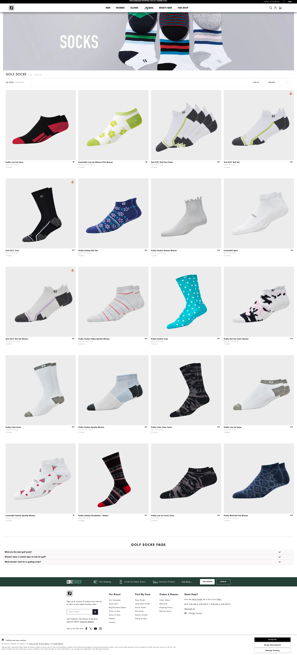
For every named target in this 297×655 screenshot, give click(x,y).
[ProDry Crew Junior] (41, 390)
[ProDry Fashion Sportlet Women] (113, 390)
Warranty (163, 604)
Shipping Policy (166, 607)
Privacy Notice (44, 644)
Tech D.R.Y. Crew (12, 251)
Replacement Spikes (117, 607)
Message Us (189, 609)
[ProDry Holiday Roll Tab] (113, 213)
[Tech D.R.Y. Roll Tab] (259, 125)
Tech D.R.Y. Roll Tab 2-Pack (162, 162)
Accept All (272, 640)
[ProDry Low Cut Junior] (41, 125)
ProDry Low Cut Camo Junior (162, 516)
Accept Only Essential (272, 645)
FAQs (219, 599)
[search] (270, 7)
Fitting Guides (141, 619)
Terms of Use (33, 644)
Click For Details (87, 622)
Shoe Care (113, 604)
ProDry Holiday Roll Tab (88, 251)
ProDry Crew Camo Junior (161, 427)
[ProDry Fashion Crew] (186, 302)
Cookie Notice (58, 644)
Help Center (197, 599)
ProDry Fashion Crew (159, 339)
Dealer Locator (141, 615)
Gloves (134, 7)
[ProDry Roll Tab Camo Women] (259, 302)
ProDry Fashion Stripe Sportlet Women (94, 339)
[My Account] (275, 7)
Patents (112, 619)
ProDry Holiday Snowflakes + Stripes (93, 516)
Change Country (195, 613)
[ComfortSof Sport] (259, 213)
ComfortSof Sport (231, 251)
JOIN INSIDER (207, 582)
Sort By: (256, 82)
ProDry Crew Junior (13, 427)
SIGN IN (223, 582)
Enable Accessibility (271, 2)
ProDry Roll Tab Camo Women (236, 339)
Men (108, 7)
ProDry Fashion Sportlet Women (91, 427)
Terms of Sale (114, 615)
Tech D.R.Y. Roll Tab (232, 162)
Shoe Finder (140, 600)
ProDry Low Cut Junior (14, 162)
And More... (187, 582)
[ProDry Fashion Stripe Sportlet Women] (113, 302)
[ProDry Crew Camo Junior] (186, 390)
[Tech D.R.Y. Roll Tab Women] (41, 302)
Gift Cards (139, 611)
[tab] (280, 7)
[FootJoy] (11, 8)
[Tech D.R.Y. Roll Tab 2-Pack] (186, 125)
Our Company (115, 600)
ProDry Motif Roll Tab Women (236, 516)
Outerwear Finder (142, 604)
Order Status (164, 600)
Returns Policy (165, 611)
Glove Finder (140, 607)
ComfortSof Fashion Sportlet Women (20, 516)
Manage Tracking (273, 650)
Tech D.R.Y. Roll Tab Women (17, 339)
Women (120, 7)
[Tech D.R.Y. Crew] (41, 213)
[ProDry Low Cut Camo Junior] (186, 478)
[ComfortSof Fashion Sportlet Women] (41, 478)
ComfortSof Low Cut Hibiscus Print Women (95, 162)
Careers (112, 622)
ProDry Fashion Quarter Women (164, 251)
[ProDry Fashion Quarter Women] (186, 213)
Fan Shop (183, 7)
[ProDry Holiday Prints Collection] (113, 478)
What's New (165, 7)
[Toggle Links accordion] (117, 594)
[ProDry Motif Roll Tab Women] (259, 478)
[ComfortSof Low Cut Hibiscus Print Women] (113, 125)
